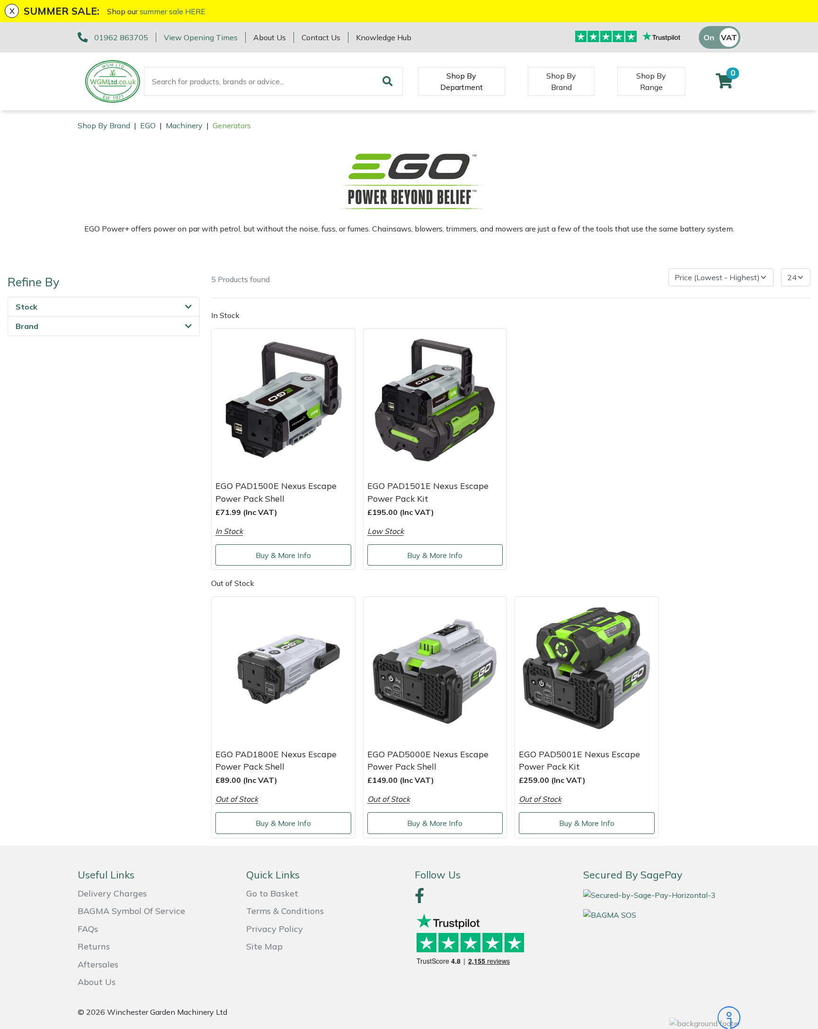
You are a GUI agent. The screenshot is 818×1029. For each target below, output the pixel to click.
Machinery (184, 125)
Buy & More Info (283, 555)
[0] (724, 84)
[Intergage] (661, 1017)
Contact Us (321, 37)
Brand (27, 326)
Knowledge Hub (383, 37)
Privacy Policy (274, 928)
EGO (148, 125)
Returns (94, 946)
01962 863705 (121, 37)
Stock (26, 306)
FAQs (88, 928)
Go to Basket (272, 893)
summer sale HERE (172, 11)
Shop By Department (461, 81)
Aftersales (98, 964)
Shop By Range (651, 81)
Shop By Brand (561, 81)
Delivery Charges (112, 893)
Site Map (264, 946)
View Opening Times (201, 37)
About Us (269, 37)
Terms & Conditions (285, 910)
